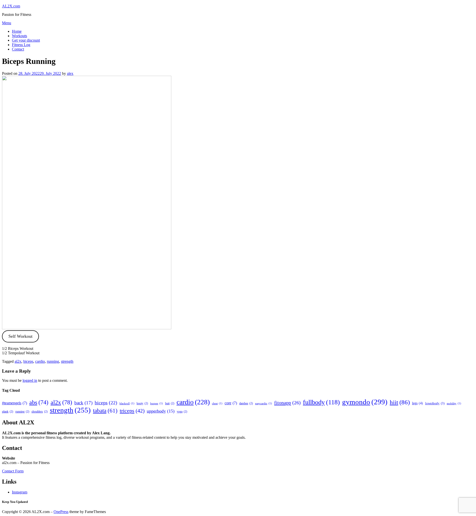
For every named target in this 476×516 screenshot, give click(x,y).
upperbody (161, 411)
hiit (400, 402)
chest (217, 403)
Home (17, 31)
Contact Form (13, 471)
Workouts (19, 36)
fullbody (321, 402)
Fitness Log (21, 45)
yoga (182, 411)
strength (67, 361)
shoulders (39, 411)
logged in (30, 380)
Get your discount (26, 40)
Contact (18, 49)
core (231, 403)
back (83, 402)
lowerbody (435, 403)
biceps (28, 361)
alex (70, 73)
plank (7, 411)
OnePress (61, 512)
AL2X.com (11, 6)
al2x (18, 361)
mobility (454, 403)
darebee (246, 403)
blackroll (126, 403)
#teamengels (14, 403)
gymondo (364, 402)
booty (142, 403)
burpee (156, 403)
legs (417, 403)
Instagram (19, 492)
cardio (40, 361)
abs (38, 402)
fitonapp (287, 402)
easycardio (263, 403)
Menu (6, 23)
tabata (105, 410)
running (53, 361)
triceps (132, 411)
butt (169, 403)
